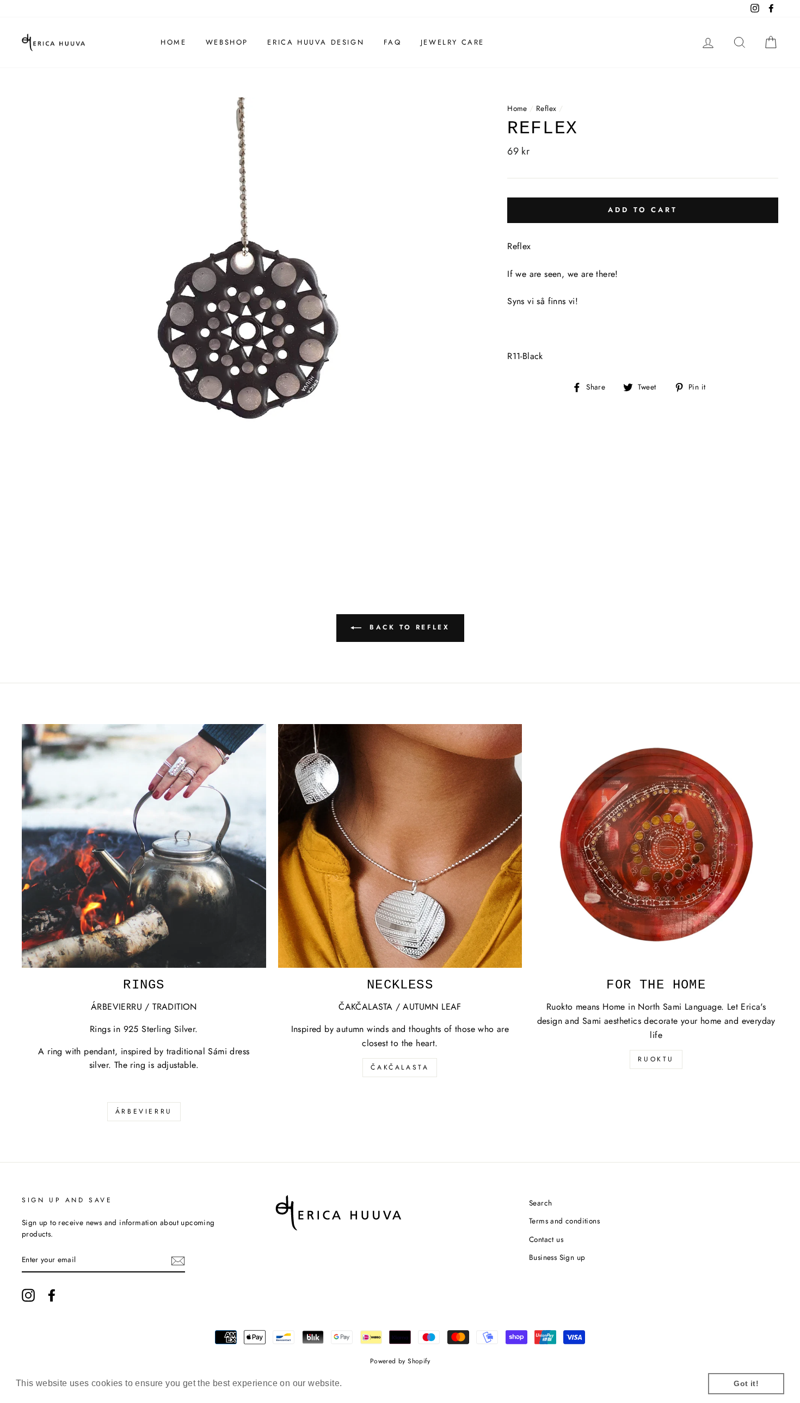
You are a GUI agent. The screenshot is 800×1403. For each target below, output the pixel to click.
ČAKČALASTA (400, 1067)
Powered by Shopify (400, 1361)
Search (540, 1202)
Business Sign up (557, 1257)
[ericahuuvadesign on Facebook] (51, 1295)
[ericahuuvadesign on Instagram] (28, 1295)
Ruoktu (656, 1059)
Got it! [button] (746, 1383)
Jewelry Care (452, 42)
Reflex (546, 108)
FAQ (393, 42)
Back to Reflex (408, 627)
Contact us (546, 1239)
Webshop (227, 42)
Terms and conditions (564, 1220)
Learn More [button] (369, 1383)
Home (173, 42)
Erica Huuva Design (315, 42)
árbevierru (144, 1111)
